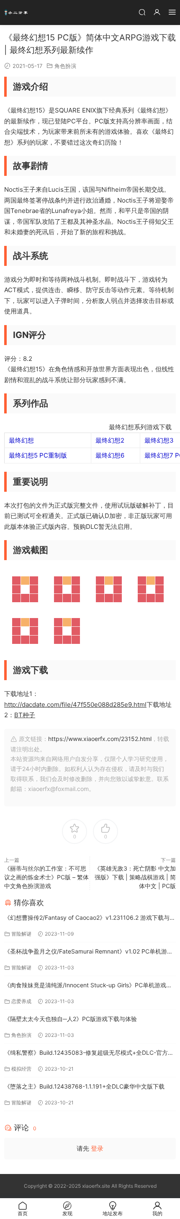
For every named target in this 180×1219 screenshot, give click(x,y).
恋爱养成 (21, 1001)
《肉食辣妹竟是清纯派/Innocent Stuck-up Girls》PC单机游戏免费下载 (88, 985)
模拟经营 (21, 1069)
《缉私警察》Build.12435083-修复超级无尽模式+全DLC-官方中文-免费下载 (89, 1053)
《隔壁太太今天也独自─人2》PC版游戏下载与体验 (70, 1018)
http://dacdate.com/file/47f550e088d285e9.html (75, 704)
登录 (97, 1148)
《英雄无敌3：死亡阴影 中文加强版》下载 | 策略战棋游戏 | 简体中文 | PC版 (135, 877)
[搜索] (142, 12)
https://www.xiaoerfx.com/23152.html (100, 738)
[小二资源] (16, 12)
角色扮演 (65, 66)
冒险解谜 (21, 934)
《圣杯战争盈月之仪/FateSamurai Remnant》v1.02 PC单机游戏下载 (88, 952)
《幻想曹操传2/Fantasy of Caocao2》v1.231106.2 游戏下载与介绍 (89, 918)
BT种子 (24, 715)
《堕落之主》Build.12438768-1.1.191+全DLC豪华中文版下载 (84, 1086)
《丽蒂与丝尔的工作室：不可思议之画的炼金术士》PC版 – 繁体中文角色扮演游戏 (46, 877)
